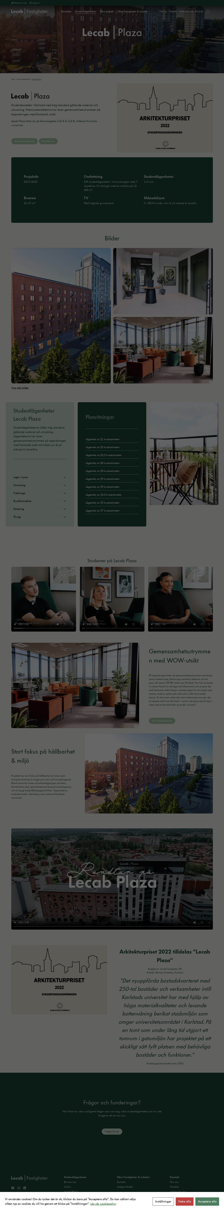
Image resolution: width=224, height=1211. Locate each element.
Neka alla (184, 1201)
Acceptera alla (207, 1201)
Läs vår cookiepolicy (103, 1204)
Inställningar (163, 1201)
